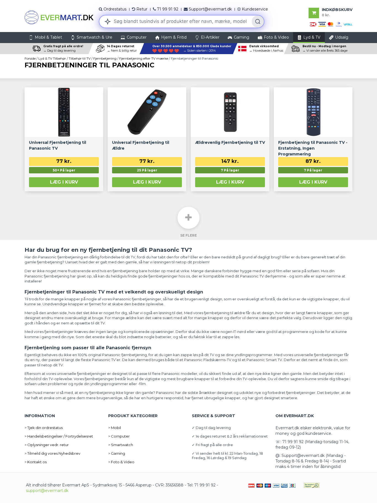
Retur (141, 9)
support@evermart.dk (47, 490)
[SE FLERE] (188, 218)
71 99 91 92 (167, 9)
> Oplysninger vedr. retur (47, 445)
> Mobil (114, 427)
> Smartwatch (120, 445)
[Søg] (258, 21)
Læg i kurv (64, 182)
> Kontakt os (36, 462)
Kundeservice (255, 9)
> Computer (119, 436)
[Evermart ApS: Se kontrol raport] (311, 485)
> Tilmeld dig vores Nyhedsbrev (52, 453)
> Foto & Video (121, 462)
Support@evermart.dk (210, 9)
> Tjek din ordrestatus (44, 427)
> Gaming (116, 453)
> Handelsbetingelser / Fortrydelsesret (59, 436)
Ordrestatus (114, 9)
